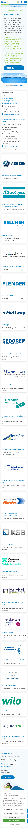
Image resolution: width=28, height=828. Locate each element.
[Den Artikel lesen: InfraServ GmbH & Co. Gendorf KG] (14, 446)
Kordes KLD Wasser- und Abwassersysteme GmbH (10, 514)
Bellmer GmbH (7, 235)
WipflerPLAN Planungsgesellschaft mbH (13, 737)
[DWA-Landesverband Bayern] (5, 2)
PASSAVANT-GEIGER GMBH (10, 572)
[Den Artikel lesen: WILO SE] (11, 701)
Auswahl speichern (14, 817)
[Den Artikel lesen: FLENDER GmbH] (14, 293)
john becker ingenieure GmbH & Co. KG (13, 481)
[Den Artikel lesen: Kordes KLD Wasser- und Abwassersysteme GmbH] (14, 510)
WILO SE (5, 711)
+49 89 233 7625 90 (10, 764)
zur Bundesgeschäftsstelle (15, 6)
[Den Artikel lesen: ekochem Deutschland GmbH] (14, 264)
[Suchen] (21, 2)
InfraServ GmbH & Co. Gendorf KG (13, 449)
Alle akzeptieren (14, 820)
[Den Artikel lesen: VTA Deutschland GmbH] (11, 675)
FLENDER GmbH (7, 296)
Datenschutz (11, 824)
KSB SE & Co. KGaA (8, 544)
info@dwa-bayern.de (7, 766)
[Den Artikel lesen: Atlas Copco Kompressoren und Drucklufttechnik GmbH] (14, 202)
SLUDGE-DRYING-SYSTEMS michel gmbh (13, 604)
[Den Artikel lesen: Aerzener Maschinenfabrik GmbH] (14, 172)
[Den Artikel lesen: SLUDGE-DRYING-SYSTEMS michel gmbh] (14, 600)
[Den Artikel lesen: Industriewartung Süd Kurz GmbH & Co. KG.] (14, 413)
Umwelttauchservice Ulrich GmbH (13, 660)
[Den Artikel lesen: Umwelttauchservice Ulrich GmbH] (11, 650)
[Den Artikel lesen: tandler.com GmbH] (11, 622)
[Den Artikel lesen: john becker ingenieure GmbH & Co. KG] (14, 477)
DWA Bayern (9, 85)
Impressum (17, 824)
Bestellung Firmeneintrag (11, 67)
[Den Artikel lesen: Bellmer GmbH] (14, 233)
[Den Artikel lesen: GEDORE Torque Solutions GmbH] (14, 351)
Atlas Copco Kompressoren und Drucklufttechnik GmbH (12, 205)
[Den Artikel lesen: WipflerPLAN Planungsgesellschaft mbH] (11, 726)
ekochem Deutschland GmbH (11, 266)
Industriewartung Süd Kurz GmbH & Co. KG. (13, 417)
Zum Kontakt (8, 777)
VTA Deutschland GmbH (10, 685)
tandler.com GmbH (8, 632)
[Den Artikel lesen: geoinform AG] (14, 382)
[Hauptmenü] (25, 2)
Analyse (9, 813)
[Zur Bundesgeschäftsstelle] (18, 2)
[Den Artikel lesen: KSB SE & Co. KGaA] (14, 541)
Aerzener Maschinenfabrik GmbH (12, 175)
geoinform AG (6, 385)
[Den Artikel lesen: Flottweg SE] (14, 322)
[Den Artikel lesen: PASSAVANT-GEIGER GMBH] (11, 562)
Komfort (9, 809)
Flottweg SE (6, 325)
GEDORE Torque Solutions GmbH (13, 354)
